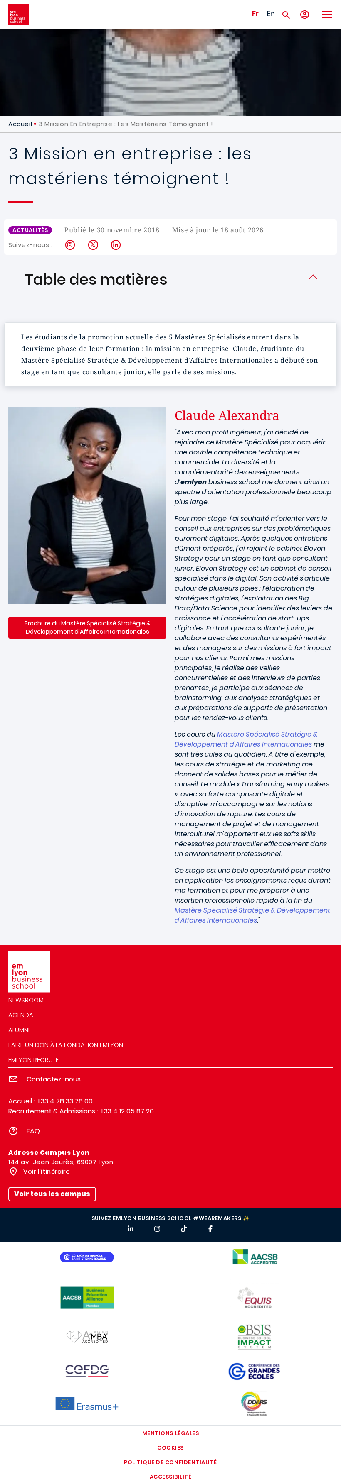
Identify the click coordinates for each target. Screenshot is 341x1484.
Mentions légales (170, 1433)
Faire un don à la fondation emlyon (65, 1044)
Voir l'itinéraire (46, 1171)
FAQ (33, 1131)
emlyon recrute (33, 1059)
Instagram (70, 245)
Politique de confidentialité (170, 1462)
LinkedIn (116, 245)
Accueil (20, 124)
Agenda (20, 1014)
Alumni (19, 1029)
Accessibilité (171, 1477)
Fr (255, 14)
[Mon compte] (304, 14)
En (271, 14)
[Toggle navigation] (326, 14)
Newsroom (26, 1000)
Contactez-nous (54, 1079)
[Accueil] (18, 14)
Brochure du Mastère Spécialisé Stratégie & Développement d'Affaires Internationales (88, 627)
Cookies (170, 1448)
